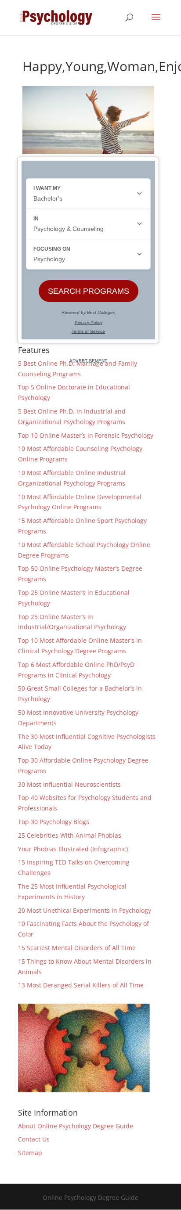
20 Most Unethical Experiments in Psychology (84, 910)
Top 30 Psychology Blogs (53, 821)
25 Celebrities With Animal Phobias (69, 835)
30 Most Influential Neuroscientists (69, 784)
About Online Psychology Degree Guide (75, 1126)
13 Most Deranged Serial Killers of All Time (81, 985)
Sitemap (30, 1153)
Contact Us (34, 1139)
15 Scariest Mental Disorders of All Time (77, 948)
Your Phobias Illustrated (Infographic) (73, 849)
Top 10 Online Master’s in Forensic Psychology (85, 435)
